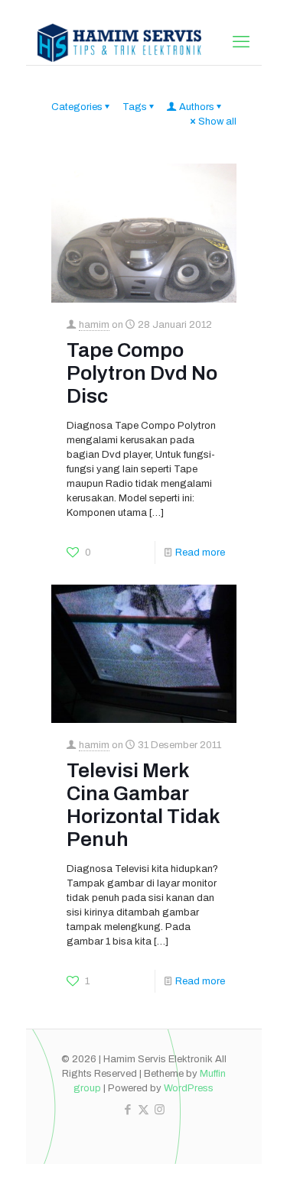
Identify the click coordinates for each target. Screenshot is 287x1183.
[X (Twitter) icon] (143, 1110)
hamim (94, 324)
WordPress (189, 1088)
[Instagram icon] (159, 1110)
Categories (77, 107)
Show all (217, 121)
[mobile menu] (241, 42)
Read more (200, 552)
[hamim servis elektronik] (120, 42)
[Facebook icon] (127, 1110)
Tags (134, 107)
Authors (196, 107)
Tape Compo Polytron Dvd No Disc (142, 373)
